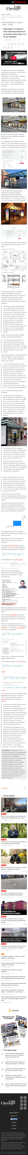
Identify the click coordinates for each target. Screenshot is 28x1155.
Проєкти (14, 1125)
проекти (3, 699)
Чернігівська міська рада (8, 22)
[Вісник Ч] (14, 1119)
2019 (21, 661)
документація (14, 545)
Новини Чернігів (14, 1112)
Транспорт (20, 22)
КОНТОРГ (4, 627)
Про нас (14, 1128)
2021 (4, 690)
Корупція (10, 24)
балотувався (14, 615)
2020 (4, 672)
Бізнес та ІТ (14, 1116)
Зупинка (4, 24)
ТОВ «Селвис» (19, 559)
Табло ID (14, 1122)
